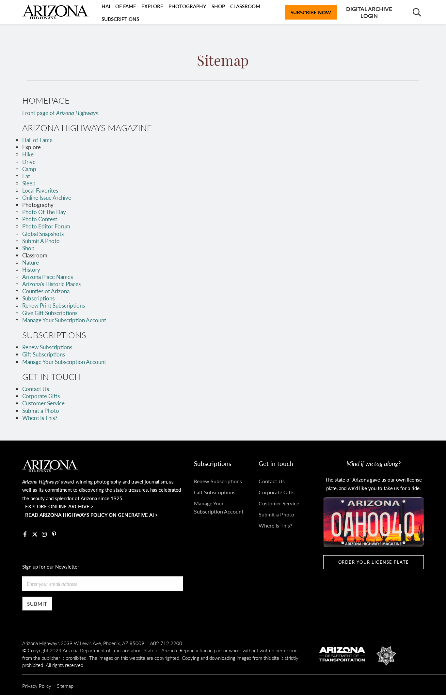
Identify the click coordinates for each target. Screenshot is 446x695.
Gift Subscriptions (43, 354)
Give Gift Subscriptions (49, 313)
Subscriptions (120, 18)
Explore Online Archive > (59, 506)
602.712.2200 (166, 643)
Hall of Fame (37, 140)
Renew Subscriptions (47, 347)
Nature (30, 262)
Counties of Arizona (46, 291)
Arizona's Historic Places (51, 284)
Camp (29, 169)
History (31, 269)
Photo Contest (39, 219)
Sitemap (65, 685)
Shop (28, 248)
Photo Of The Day (44, 212)
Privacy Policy (36, 685)
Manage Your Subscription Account (64, 320)
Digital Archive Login (369, 12)
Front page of (60, 113)
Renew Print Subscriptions (53, 305)
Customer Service (43, 403)
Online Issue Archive (46, 197)
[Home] (55, 12)
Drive (29, 162)
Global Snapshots (43, 234)
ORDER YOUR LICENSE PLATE (373, 562)
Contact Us (35, 389)
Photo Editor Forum (46, 226)
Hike (28, 154)
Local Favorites (40, 190)
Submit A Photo (41, 241)
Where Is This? (39, 418)
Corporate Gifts (41, 396)
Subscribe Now (311, 12)
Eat (26, 176)
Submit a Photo (40, 410)
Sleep (29, 183)
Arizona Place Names (47, 277)
